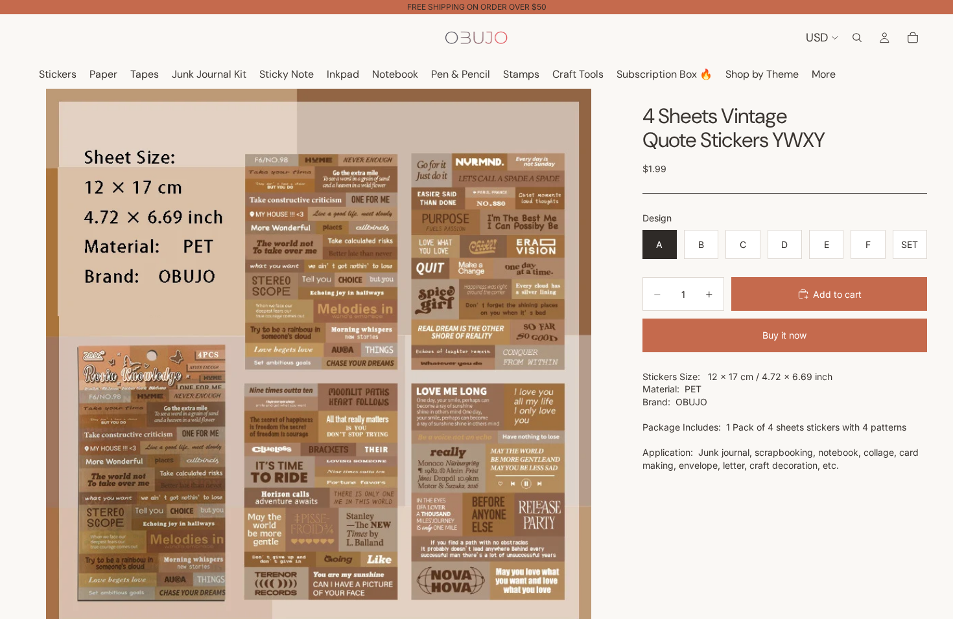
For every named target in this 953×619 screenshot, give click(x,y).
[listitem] (823, 75)
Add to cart (837, 294)
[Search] (857, 37)
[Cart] (913, 37)
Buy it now (784, 335)
